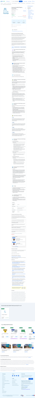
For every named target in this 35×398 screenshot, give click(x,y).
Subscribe (30, 378)
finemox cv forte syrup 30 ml (9, 370)
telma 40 (1, 356)
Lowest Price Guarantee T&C (15, 385)
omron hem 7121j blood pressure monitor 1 (25, 363)
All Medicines (3, 384)
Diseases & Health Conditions (5, 380)
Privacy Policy (13, 381)
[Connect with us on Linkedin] (18, 375)
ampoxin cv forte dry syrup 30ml (11, 368)
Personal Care (5, 3)
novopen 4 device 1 (18, 364)
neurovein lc (17, 357)
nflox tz (5, 357)
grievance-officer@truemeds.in (26, 389)
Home (1, 4)
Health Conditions (9, 3)
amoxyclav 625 (20, 356)
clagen (10, 357)
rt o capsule (23, 356)
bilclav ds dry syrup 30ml (26, 368)
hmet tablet (26, 356)
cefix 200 (24, 357)
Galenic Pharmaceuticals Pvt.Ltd (15, 9)
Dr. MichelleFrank (17, 238)
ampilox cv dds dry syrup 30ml (3, 368)
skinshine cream (13, 356)
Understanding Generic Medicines (6, 383)
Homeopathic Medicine (28, 3)
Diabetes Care (19, 3)
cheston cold (9, 356)
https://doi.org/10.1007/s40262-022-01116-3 (17, 285)
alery (14, 357)
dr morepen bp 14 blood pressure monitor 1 (17, 360)
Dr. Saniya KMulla (17, 243)
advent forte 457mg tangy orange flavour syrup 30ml (21, 367)
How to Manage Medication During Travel (28, 350)
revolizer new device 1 (22, 364)
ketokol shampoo (30, 356)
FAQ (2, 388)
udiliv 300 (4, 356)
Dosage (33, 14)
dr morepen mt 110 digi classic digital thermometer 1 (6, 360)
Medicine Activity (30, 12)
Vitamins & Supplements (14, 3)
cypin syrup (12, 357)
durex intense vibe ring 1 (12, 364)
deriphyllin (26, 357)
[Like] (22, 288)
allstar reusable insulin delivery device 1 (16, 363)
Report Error (13, 234)
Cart (33, 1)
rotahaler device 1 (24, 360)
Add (7, 336)
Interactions (29, 14)
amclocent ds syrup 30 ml (30, 367)
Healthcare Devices (23, 3)
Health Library (3, 379)
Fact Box (29, 18)
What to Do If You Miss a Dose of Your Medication (6, 350)
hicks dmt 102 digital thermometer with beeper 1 (6, 363)
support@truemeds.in (14, 256)
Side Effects (29, 11)
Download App (25, 1)
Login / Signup (29, 1)
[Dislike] (24, 288)
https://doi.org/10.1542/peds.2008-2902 (17, 280)
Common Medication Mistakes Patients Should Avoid (17, 350)
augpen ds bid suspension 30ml (19, 368)
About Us (3, 375)
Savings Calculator (4, 391)
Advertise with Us (4, 392)
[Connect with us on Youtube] (16, 375)
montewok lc (2, 357)
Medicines (2, 3)
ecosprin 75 (16, 356)
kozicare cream (21, 357)
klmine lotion (7, 357)
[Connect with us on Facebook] (14, 375)
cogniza (6, 356)
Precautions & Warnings (31, 13)
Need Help (3, 387)
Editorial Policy (16, 246)
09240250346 (19, 256)
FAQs (31, 18)
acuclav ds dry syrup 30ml (3, 367)
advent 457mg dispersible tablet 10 (11, 367)
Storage (29, 15)
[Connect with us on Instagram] (12, 375)
